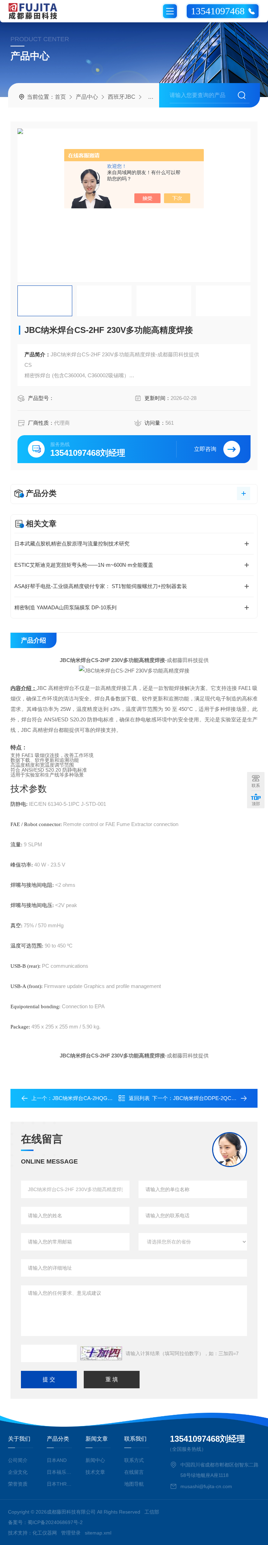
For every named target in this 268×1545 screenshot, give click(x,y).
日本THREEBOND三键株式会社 (59, 1484)
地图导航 (134, 1484)
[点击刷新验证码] (101, 1353)
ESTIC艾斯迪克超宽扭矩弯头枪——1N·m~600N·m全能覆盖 (83, 565)
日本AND (57, 1460)
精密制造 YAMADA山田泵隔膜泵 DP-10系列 (65, 607)
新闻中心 (95, 1460)
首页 (60, 97)
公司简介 (18, 1460)
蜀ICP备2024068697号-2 (55, 1522)
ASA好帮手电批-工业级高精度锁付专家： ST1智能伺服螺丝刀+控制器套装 (100, 586)
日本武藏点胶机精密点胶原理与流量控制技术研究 (71, 544)
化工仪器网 (44, 1533)
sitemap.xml (98, 1533)
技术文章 (95, 1472)
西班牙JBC (121, 97)
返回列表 (139, 1098)
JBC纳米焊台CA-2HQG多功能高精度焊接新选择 (108, 1098)
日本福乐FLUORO (59, 1472)
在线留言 (134, 1472)
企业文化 (18, 1472)
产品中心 (87, 97)
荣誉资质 (18, 1484)
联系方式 (134, 1460)
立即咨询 (205, 449)
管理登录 (71, 1533)
